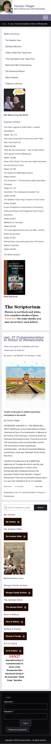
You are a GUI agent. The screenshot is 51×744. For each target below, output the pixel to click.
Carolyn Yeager (24, 6)
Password (8, 711)
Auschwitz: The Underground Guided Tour (21, 191)
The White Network (12, 254)
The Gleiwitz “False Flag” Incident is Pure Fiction (24, 199)
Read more (7, 486)
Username (8, 701)
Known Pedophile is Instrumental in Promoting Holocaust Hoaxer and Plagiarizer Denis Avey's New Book (24, 211)
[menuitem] (25, 40)
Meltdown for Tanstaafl (13, 222)
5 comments (19, 486)
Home (4, 24)
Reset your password (17, 729)
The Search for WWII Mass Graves (18, 172)
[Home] (6, 7)
